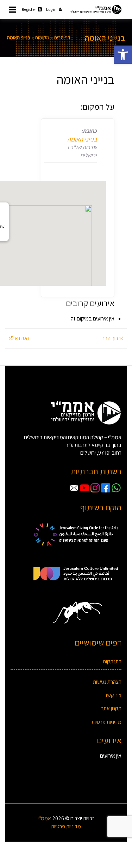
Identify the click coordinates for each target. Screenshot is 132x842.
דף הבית (62, 37)
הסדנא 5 (20, 338)
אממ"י (44, 818)
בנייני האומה (82, 139)
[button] (123, 55)
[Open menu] (12, 9)
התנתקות (112, 661)
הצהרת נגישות (107, 681)
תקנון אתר (111, 708)
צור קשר (113, 695)
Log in (51, 9)
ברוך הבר (111, 338)
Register (29, 9)
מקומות (42, 37)
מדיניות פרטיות (106, 722)
